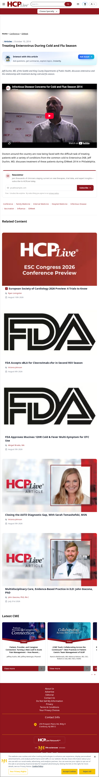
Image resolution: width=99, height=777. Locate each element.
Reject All (87, 771)
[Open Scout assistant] (85, 4)
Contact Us (49, 698)
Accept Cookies (69, 771)
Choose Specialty (46, 11)
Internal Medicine (41, 204)
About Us (49, 688)
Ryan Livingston (15, 293)
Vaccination (9, 208)
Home (4, 33)
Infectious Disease (78, 204)
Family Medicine (23, 204)
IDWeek (31, 208)
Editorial (50, 694)
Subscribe (84, 188)
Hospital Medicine (59, 204)
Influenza (21, 208)
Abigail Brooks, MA (16, 445)
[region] (49, 765)
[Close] (95, 757)
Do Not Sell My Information (49, 701)
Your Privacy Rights (18, 771)
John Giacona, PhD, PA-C (18, 597)
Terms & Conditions (49, 707)
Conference (14, 33)
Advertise (49, 691)
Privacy (49, 704)
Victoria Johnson (15, 367)
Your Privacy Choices (49, 710)
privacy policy (54, 193)
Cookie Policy (37, 766)
